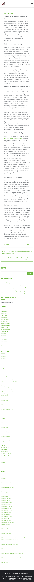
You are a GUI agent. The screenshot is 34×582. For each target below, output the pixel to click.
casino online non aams (6, 378)
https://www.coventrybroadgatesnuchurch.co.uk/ (13, 537)
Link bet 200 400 (5, 364)
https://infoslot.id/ (5, 496)
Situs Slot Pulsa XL (6, 453)
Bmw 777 (3, 372)
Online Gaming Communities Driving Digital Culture (15, 285)
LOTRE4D (3, 384)
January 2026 (4, 321)
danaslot (3, 418)
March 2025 (4, 341)
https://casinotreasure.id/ (7, 506)
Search (4, 268)
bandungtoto (4, 400)
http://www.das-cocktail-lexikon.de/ (9, 544)
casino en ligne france (6, 376)
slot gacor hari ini (5, 374)
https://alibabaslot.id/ (6, 512)
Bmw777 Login (4, 362)
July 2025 (3, 333)
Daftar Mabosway (5, 370)
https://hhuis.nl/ (5, 562)
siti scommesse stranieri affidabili (9, 382)
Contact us (15, 573)
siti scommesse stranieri (6, 392)
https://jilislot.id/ (5, 518)
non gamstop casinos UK (7, 409)
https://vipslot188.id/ (6, 520)
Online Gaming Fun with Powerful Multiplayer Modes (15, 289)
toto (2, 405)
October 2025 (4, 327)
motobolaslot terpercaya (7, 283)
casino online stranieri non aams (8, 390)
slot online (3, 467)
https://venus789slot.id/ (7, 516)
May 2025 (3, 337)
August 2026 (4, 311)
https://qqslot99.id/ (5, 524)
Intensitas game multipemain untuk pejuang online (15, 293)
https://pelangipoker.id (6, 510)
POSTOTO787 (4, 396)
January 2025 (4, 345)
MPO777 (3, 462)
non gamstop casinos (6, 436)
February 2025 (5, 343)
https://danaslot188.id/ (6, 502)
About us (7, 573)
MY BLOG (3, 356)
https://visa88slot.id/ (6, 508)
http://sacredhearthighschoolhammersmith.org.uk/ (13, 553)
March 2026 (4, 317)
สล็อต (2, 366)
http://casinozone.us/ (6, 548)
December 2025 (5, 323)
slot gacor (3, 358)
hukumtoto (4, 449)
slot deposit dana (5, 447)
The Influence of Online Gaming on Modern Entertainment (20, 259)
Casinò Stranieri (5, 388)
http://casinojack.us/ (6, 533)
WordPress (12, 578)
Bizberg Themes (27, 578)
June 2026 (3, 313)
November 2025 (5, 325)
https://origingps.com (6, 492)
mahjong (3, 368)
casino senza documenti (7, 380)
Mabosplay (3, 386)
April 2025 (4, 339)
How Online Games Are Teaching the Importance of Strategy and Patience (17, 252)
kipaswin (3, 471)
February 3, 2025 (8, 13)
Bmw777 (3, 360)
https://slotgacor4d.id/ (6, 500)
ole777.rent (4, 445)
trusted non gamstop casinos (8, 394)
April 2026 (4, 315)
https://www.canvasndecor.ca (8, 487)
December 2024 (5, 347)
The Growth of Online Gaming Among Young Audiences (16, 291)
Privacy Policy (24, 573)
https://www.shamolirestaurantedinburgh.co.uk (12, 557)
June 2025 (3, 335)
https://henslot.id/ (5, 514)
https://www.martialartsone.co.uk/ (9, 539)
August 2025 (4, 331)
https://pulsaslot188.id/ (6, 504)
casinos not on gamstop (7, 432)
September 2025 (5, 329)
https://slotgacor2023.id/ (7, 498)
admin (7, 244)
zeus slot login (5, 451)
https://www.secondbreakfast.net (9, 483)
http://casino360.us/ (6, 528)
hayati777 (3, 478)
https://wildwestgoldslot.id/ (7, 522)
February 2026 (5, 319)
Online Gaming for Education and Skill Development (15, 287)
